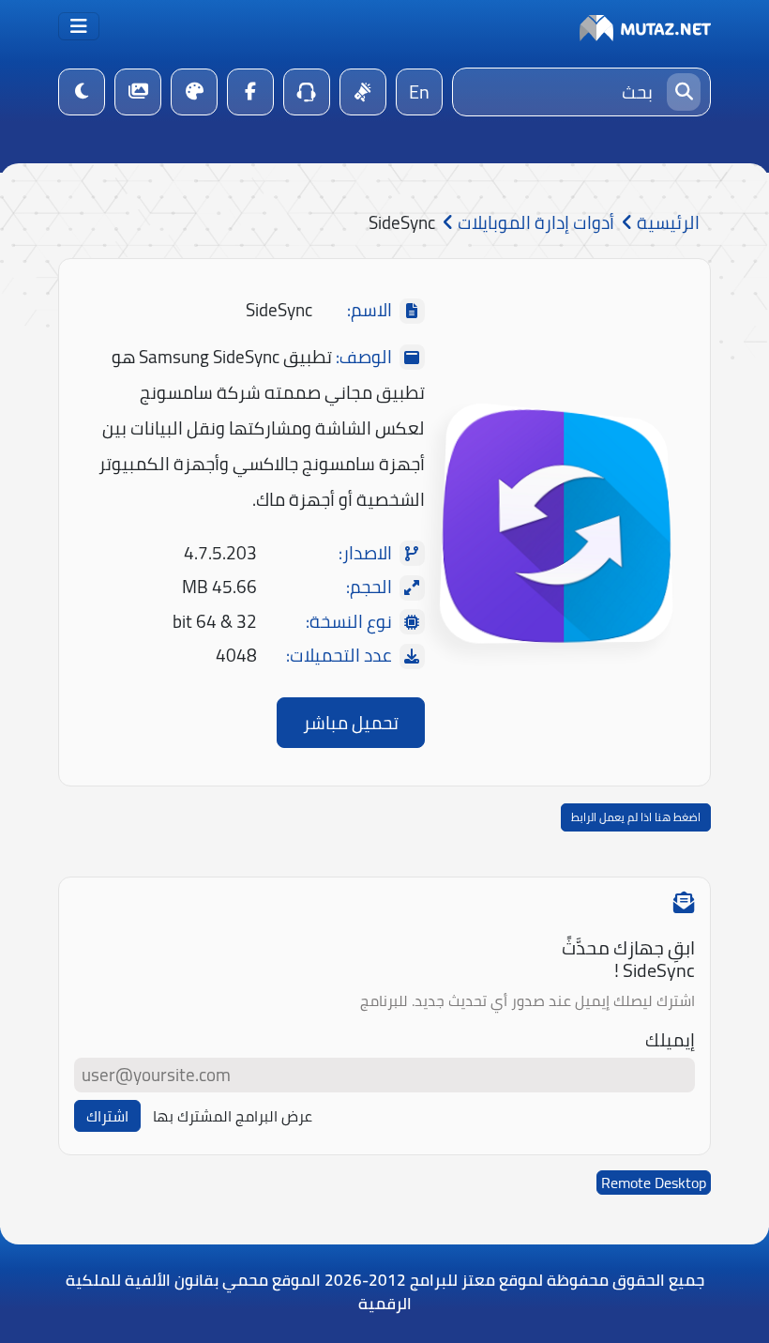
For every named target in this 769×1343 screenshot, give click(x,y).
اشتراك (107, 1116)
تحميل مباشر (351, 723)
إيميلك (670, 1040)
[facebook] (250, 92)
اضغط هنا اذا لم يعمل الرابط (636, 817)
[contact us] (306, 92)
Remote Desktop (653, 1182)
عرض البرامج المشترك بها (232, 1116)
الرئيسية (666, 223)
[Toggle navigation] (78, 26)
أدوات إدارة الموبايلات (534, 223)
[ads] (362, 92)
